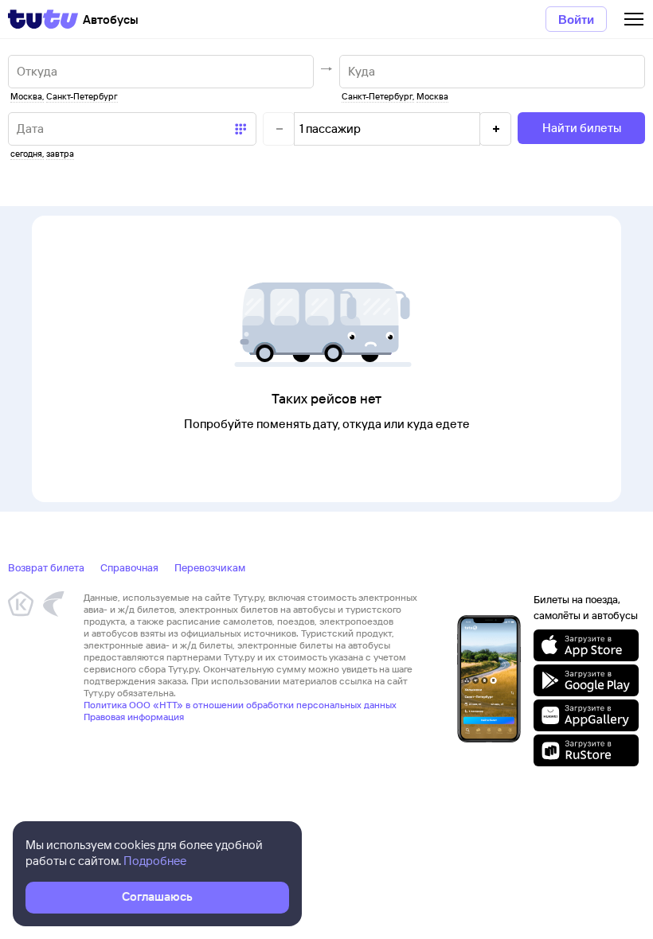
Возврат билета (46, 567)
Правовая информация (134, 717)
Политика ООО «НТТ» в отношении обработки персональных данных (240, 705)
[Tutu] (43, 19)
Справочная (129, 567)
